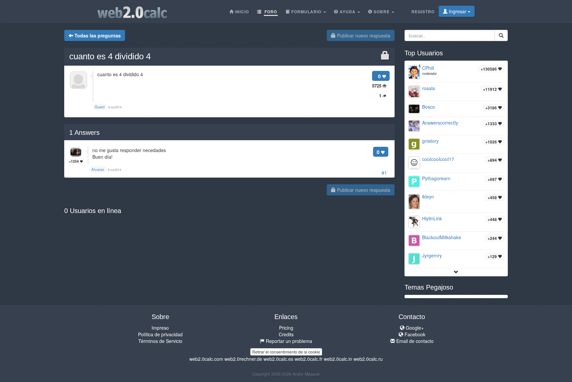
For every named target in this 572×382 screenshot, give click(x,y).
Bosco (428, 106)
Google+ (414, 327)
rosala (428, 88)
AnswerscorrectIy (440, 122)
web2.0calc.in (338, 358)
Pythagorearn (436, 178)
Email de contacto (414, 341)
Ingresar (458, 11)
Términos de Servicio (160, 341)
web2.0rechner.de (243, 358)
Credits (286, 334)
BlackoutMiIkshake (441, 237)
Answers (84, 132)
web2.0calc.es (278, 358)
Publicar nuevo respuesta (363, 35)
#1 (384, 172)
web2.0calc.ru (368, 358)
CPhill (428, 68)
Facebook (414, 334)
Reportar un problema (288, 341)
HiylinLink (432, 218)
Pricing (286, 327)
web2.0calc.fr (308, 358)
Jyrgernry (432, 255)
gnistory (430, 140)
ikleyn (428, 196)
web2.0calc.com (206, 358)
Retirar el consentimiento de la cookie (286, 352)
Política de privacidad (160, 334)
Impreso (160, 327)
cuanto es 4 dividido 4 (110, 56)
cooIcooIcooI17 (438, 159)
